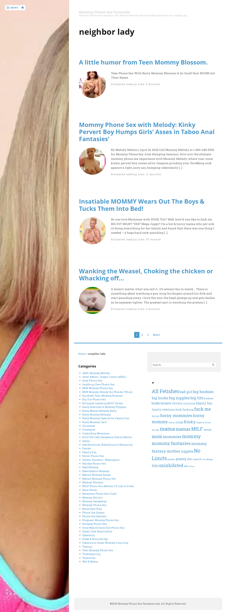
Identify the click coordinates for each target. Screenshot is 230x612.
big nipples (179, 397)
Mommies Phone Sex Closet (99, 493)
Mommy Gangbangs (94, 501)
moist (207, 429)
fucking (188, 409)
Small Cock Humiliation (97, 531)
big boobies (203, 391)
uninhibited (171, 465)
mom (157, 436)
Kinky (190, 421)
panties (171, 459)
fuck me (202, 409)
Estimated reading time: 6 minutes (135, 84)
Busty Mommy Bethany (96, 414)
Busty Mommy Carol (94, 422)
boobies (208, 398)
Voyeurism (88, 557)
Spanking (88, 535)
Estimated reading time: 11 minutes (136, 174)
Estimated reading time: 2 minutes (135, 309)
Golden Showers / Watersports (101, 459)
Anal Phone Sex (92, 380)
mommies (172, 436)
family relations (163, 409)
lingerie (200, 422)
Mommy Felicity (92, 497)
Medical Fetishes (92, 482)
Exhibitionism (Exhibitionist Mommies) (107, 444)
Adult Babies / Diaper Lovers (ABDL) (104, 376)
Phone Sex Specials (94, 516)
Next (156, 335)
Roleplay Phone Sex (94, 523)
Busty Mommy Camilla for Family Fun (105, 418)
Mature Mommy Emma (96, 474)
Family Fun (89, 452)
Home (82, 353)
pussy (181, 458)
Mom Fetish (89, 490)
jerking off (173, 422)
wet (186, 466)
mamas (183, 429)
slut (189, 459)
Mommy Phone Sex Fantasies (104, 12)
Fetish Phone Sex (93, 456)
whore (191, 466)
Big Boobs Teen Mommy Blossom (102, 395)
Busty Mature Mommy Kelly (99, 410)
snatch (197, 459)
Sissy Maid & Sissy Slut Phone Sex (103, 527)
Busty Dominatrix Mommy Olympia (104, 407)
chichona (189, 403)
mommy (191, 436)
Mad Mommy (90, 467)
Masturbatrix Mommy (95, 471)
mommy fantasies (171, 443)
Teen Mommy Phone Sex (97, 550)
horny (155, 416)
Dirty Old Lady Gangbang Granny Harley (107, 437)
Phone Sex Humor (93, 512)
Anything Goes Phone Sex (98, 384)
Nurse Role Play (92, 508)
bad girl (186, 392)
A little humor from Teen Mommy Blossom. (143, 62)
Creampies (88, 429)
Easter (86, 441)
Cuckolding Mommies (96, 433)
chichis (177, 403)
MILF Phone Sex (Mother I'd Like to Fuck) (108, 486)
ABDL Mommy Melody (96, 373)
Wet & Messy (90, 561)
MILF (197, 429)
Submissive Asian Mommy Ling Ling (105, 542)
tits (155, 465)
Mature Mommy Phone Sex (99, 478)
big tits (196, 397)
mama (167, 428)
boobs (156, 403)
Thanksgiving (91, 554)
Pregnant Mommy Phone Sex (100, 520)
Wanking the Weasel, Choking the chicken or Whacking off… (146, 274)
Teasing (87, 546)
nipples (187, 451)
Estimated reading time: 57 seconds (136, 239)
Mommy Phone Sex (94, 505)
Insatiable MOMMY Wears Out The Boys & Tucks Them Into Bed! (141, 205)
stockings (208, 459)
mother (173, 451)
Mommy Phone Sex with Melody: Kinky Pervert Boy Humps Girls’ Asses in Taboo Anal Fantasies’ (147, 131)
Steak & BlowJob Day (95, 539)
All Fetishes (165, 391)
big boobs (160, 398)
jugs (180, 422)
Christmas (88, 425)
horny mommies (176, 415)
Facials (86, 448)
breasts (166, 403)
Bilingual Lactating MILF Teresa (102, 403)
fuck (178, 409)
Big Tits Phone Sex (94, 399)
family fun (204, 403)
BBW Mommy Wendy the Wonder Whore (107, 392)
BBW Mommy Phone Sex (97, 388)
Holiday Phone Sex (94, 463)
